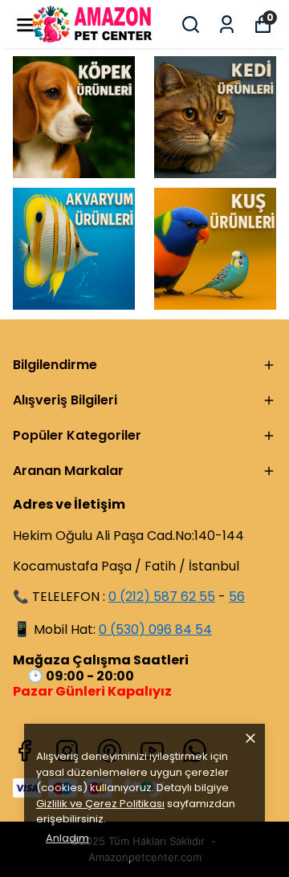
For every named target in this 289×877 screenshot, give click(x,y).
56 (237, 596)
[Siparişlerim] (227, 24)
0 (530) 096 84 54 (155, 629)
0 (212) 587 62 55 (161, 596)
